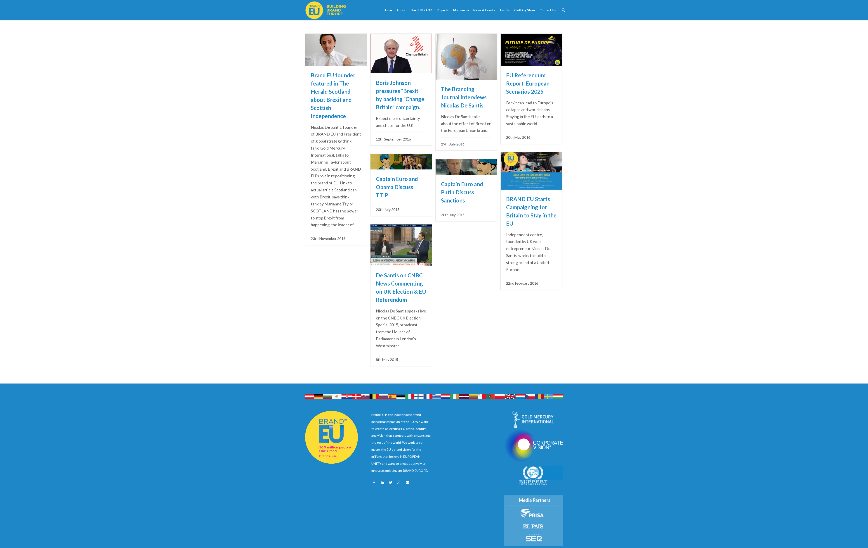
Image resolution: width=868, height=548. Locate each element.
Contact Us (548, 10)
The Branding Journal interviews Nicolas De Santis (464, 97)
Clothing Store (524, 10)
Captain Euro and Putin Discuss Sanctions (462, 192)
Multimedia (461, 10)
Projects (443, 10)
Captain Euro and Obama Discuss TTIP (397, 187)
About (401, 10)
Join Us (505, 10)
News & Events (484, 10)
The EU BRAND (421, 10)
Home (388, 10)
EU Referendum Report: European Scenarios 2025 (528, 83)
